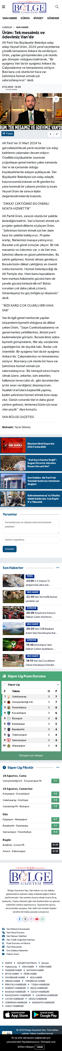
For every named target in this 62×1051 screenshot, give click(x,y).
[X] (25, 919)
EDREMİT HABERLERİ (15, 988)
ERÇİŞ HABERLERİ (39, 988)
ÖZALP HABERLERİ (40, 992)
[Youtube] (36, 919)
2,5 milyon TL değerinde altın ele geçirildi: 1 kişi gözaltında (41, 583)
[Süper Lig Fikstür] (57, 767)
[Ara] (57, 7)
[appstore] (17, 1015)
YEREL (30, 576)
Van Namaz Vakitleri (17, 936)
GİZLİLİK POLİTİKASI (27, 963)
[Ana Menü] (3, 7)
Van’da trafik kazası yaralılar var (41, 598)
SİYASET (38, 18)
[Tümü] (57, 568)
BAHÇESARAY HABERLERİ (18, 995)
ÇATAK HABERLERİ (14, 999)
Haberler (7, 27)
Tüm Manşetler (14, 947)
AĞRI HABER (45, 967)
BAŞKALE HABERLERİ (15, 992)
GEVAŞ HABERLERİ (38, 999)
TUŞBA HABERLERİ (40, 984)
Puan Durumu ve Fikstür (18, 943)
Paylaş (9, 133)
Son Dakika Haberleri (17, 950)
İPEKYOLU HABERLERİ (15, 984)
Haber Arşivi (13, 954)
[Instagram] (31, 919)
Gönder (9, 549)
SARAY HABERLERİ (14, 1006)
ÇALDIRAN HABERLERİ (47, 995)
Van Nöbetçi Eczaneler (18, 929)
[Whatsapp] (42, 919)
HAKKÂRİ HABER (13, 970)
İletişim (45, 963)
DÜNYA (25, 18)
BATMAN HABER (35, 970)
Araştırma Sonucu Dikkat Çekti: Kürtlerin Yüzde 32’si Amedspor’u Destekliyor (40, 615)
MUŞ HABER (36, 977)
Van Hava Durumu (15, 932)
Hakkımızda (11, 967)
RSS (8, 1033)
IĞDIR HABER (30, 974)
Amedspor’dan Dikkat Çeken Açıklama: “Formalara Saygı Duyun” (40, 647)
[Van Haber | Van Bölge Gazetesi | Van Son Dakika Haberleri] (29, 7)
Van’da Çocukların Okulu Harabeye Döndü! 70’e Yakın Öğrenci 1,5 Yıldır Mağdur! (42, 663)
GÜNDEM (53, 18)
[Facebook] (19, 919)
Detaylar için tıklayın (31, 755)
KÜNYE (8, 963)
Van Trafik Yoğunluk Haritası (21, 940)
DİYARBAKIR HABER (15, 977)
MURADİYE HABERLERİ (43, 1002)
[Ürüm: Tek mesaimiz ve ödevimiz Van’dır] (31, 111)
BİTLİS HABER (12, 974)
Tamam (40, 1047)
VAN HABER (9, 18)
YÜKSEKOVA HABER (35, 981)
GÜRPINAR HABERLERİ (16, 1002)
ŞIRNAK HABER (12, 981)
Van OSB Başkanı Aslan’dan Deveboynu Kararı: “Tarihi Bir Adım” (42, 631)
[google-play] (45, 1015)
